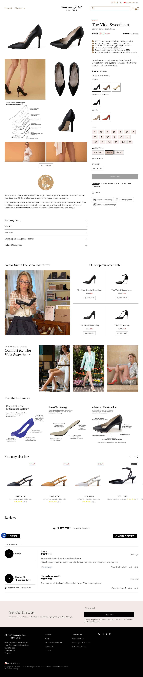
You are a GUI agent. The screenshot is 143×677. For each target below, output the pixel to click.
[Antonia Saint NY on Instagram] (115, 2)
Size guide (99, 158)
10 (128, 137)
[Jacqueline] (20, 477)
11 (102, 142)
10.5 (95, 142)
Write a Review (127, 536)
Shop (47, 638)
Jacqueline (20, 496)
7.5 (95, 137)
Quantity (96, 164)
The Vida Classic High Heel (89, 290)
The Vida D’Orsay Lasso (122, 290)
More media (46, 165)
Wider (119, 152)
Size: (94, 128)
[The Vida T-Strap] (122, 314)
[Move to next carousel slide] (136, 457)
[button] (130, 33)
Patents (48, 650)
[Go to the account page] (132, 8)
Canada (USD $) (131, 2)
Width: (97, 148)
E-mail (7, 653)
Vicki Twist (123, 496)
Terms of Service (79, 646)
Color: (100, 75)
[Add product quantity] (94, 168)
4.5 (101, 132)
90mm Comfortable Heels (103, 29)
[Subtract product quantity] (101, 168)
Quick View (89, 298)
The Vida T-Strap (122, 325)
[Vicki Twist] (122, 477)
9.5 (121, 137)
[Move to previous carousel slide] (131, 457)
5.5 (114, 132)
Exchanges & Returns (81, 642)
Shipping (96, 184)
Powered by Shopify (11, 669)
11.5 (109, 142)
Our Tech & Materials (54, 642)
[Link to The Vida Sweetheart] (106, 87)
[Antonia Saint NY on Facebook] (112, 2)
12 (116, 142)
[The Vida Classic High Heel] (89, 279)
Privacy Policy (78, 638)
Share (97, 192)
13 (130, 142)
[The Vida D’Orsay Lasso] (122, 279)
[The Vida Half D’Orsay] (89, 314)
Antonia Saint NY (23, 667)
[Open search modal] (93, 8)
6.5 (127, 132)
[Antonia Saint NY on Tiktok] (117, 2)
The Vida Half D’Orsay (89, 325)
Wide (109, 152)
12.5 (123, 142)
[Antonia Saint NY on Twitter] (120, 2)
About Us (49, 646)
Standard (98, 152)
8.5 (108, 137)
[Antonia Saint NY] (71, 8)
